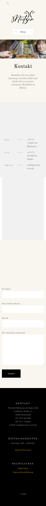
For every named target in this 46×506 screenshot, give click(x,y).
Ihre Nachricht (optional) (13, 332)
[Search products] (6, 3)
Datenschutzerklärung (23, 472)
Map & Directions (23, 450)
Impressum (23, 468)
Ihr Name (6, 289)
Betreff (5, 318)
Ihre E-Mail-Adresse (11, 303)
